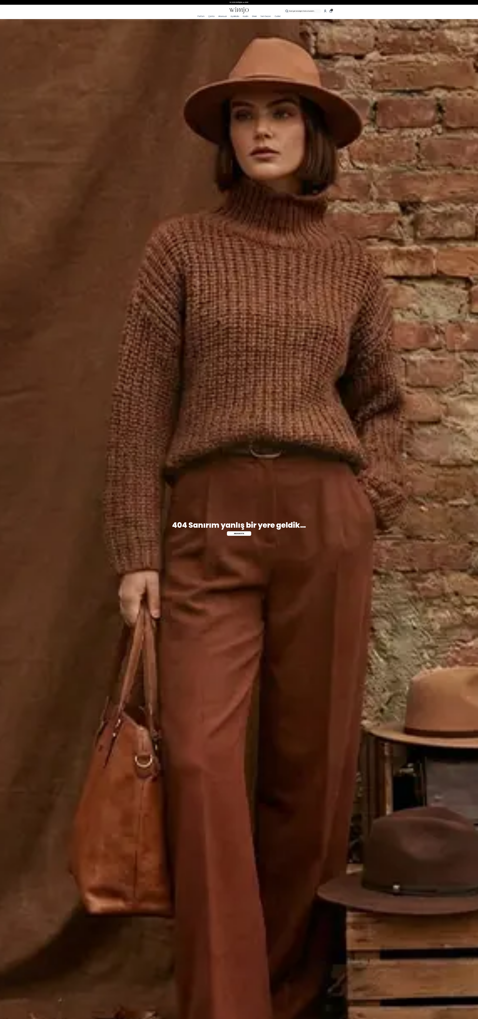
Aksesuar (222, 16)
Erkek (254, 16)
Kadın (245, 16)
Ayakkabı (235, 16)
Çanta (211, 16)
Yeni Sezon (265, 16)
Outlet (278, 16)
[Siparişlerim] (325, 11)
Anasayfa (239, 533)
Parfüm (201, 16)
